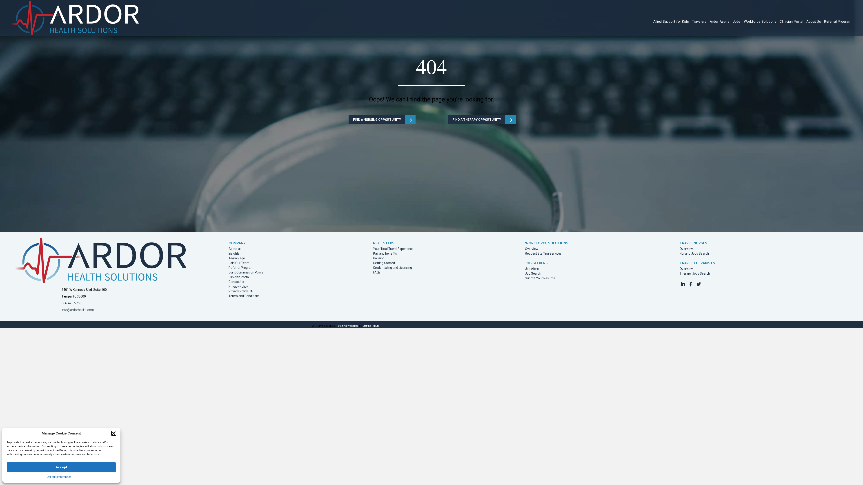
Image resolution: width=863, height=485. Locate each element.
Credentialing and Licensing (392, 267)
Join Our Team (239, 263)
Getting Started (384, 263)
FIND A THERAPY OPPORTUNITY (477, 119)
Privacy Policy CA (241, 291)
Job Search (533, 273)
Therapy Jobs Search (695, 273)
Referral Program (241, 267)
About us (235, 249)
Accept (61, 467)
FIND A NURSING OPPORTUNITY (377, 119)
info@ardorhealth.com (78, 310)
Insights (234, 253)
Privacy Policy (238, 286)
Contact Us (236, 282)
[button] (113, 433)
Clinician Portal (239, 277)
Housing (379, 258)
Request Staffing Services (543, 253)
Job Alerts (532, 269)
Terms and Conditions (244, 296)
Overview (531, 249)
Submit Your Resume (540, 278)
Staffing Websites (348, 325)
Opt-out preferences (59, 476)
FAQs (376, 272)
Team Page (237, 258)
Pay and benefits (385, 253)
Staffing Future (371, 325)
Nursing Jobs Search (694, 253)
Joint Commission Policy (246, 272)
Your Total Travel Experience (393, 249)
